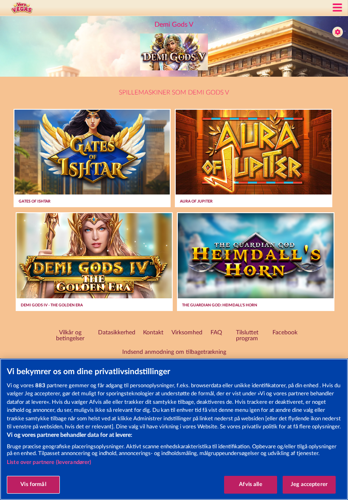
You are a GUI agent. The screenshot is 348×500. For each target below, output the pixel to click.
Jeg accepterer (309, 484)
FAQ (216, 333)
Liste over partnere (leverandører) (49, 462)
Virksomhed (186, 333)
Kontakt (153, 333)
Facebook (284, 333)
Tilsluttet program (247, 336)
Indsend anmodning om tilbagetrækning (174, 352)
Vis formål (33, 484)
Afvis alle (250, 484)
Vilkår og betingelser (70, 336)
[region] (174, 429)
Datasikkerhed (116, 333)
